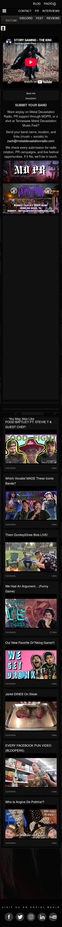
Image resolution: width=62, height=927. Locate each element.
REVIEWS (53, 18)
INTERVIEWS (51, 11)
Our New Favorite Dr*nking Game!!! (30, 642)
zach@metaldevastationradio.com (30, 140)
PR (37, 11)
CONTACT (25, 11)
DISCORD (26, 18)
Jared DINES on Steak (21, 694)
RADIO (48, 4)
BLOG (36, 4)
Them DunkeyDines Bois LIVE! (26, 534)
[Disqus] (31, 263)
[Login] (54, 3)
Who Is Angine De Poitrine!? (24, 801)
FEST (39, 18)
